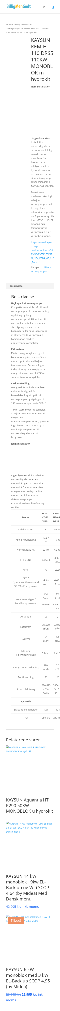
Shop (17, 24)
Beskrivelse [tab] (16, 285)
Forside (9, 24)
